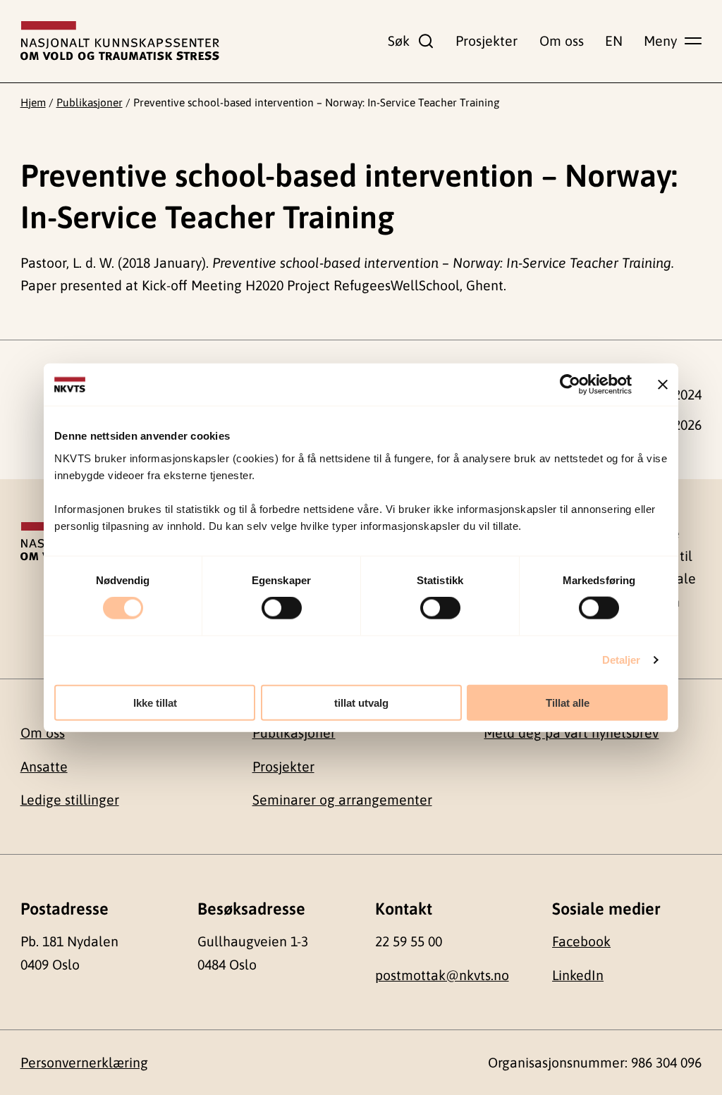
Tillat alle (567, 702)
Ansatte (44, 766)
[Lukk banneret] (663, 385)
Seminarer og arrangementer (342, 800)
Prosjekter (486, 41)
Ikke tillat (155, 702)
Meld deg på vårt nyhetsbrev (571, 733)
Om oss (561, 41)
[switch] (282, 608)
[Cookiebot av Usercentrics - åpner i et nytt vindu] (570, 384)
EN (614, 41)
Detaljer (621, 660)
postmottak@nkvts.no (442, 975)
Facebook (581, 941)
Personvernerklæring (84, 1062)
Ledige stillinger (69, 800)
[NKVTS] (119, 41)
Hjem (33, 102)
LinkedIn (578, 975)
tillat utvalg (361, 702)
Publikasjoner (89, 102)
